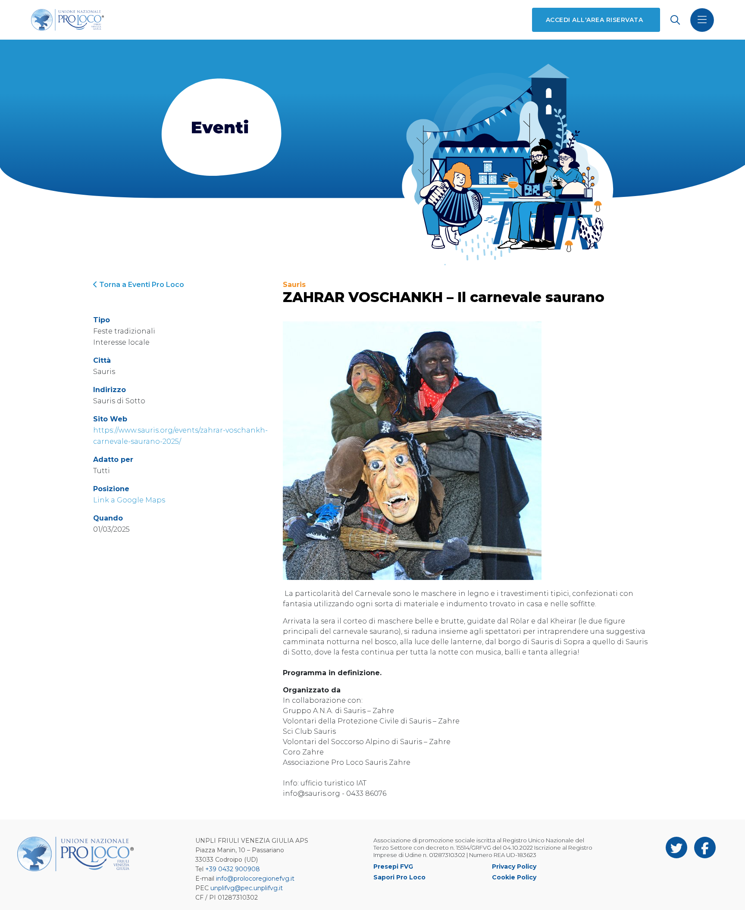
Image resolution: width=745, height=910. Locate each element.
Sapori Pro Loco (399, 877)
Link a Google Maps (129, 500)
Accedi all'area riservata (594, 20)
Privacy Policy (514, 866)
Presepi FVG (393, 866)
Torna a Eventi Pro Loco (140, 284)
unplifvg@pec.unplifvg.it (246, 888)
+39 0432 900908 (232, 869)
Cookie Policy (514, 877)
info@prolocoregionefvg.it (255, 878)
